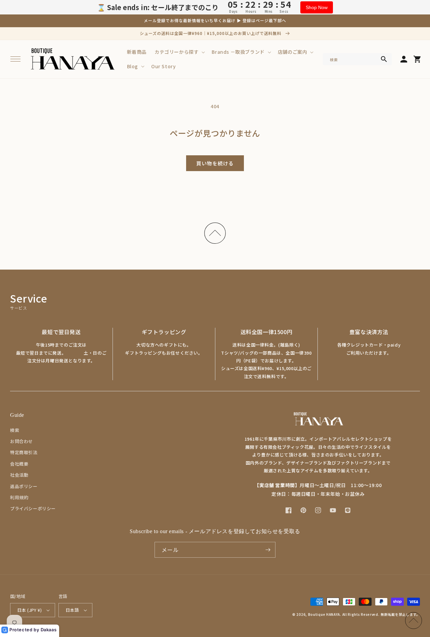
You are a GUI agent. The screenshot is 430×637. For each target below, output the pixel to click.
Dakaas (49, 629)
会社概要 (19, 464)
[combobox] (357, 59)
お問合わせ (21, 441)
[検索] (384, 59)
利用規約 (19, 497)
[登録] (267, 550)
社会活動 (19, 475)
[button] (15, 59)
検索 (14, 430)
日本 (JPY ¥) (29, 610)
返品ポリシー (24, 486)
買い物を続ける (215, 163)
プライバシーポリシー (33, 508)
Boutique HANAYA (324, 614)
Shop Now (317, 7)
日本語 (72, 610)
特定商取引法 (24, 452)
